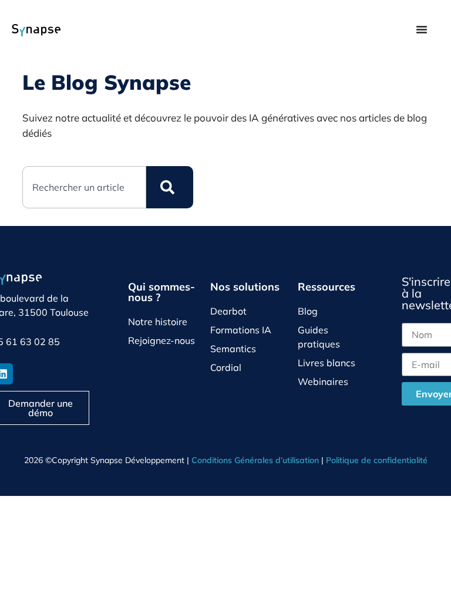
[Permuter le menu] (422, 29)
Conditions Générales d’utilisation (255, 460)
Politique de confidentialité (377, 460)
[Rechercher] (169, 187)
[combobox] (84, 187)
